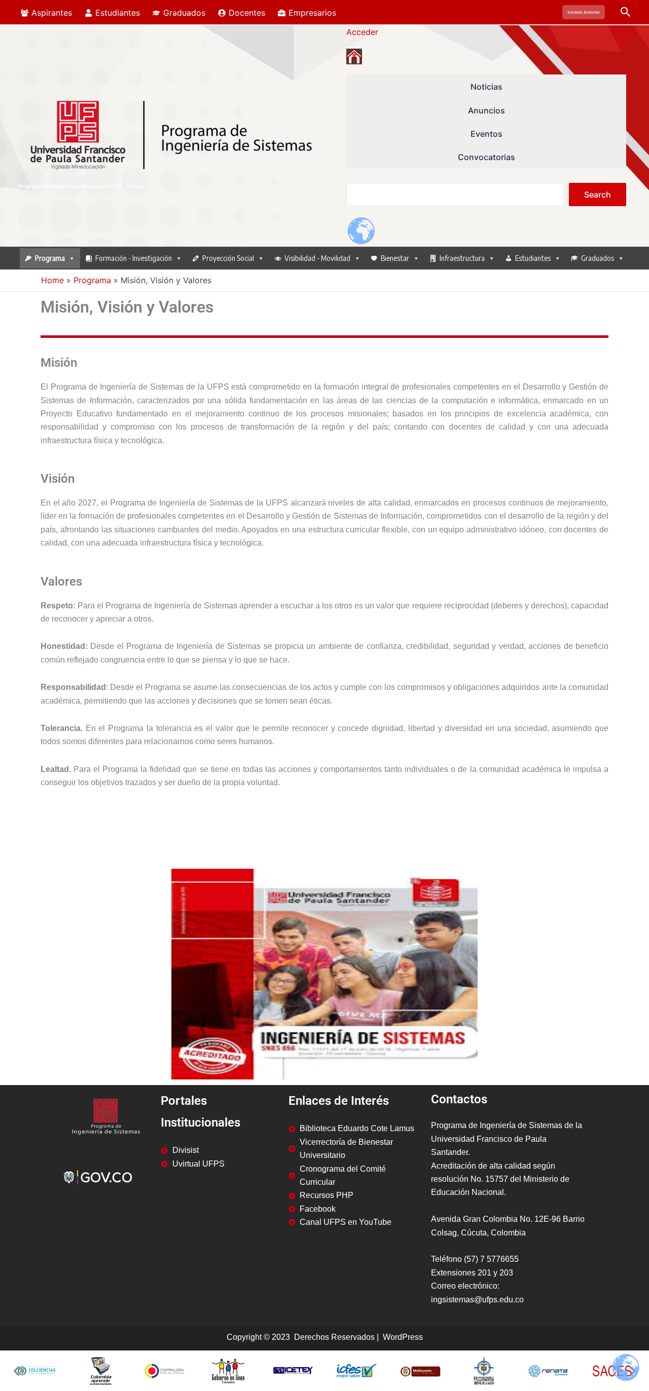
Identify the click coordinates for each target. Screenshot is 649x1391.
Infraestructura (462, 258)
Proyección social (228, 258)
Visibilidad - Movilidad (317, 258)
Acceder (362, 32)
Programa (50, 258)
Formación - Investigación (133, 258)
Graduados (597, 258)
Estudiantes (533, 258)
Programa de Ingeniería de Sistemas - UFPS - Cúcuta (81, 186)
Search (597, 194)
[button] (583, 12)
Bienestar (395, 258)
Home (52, 280)
